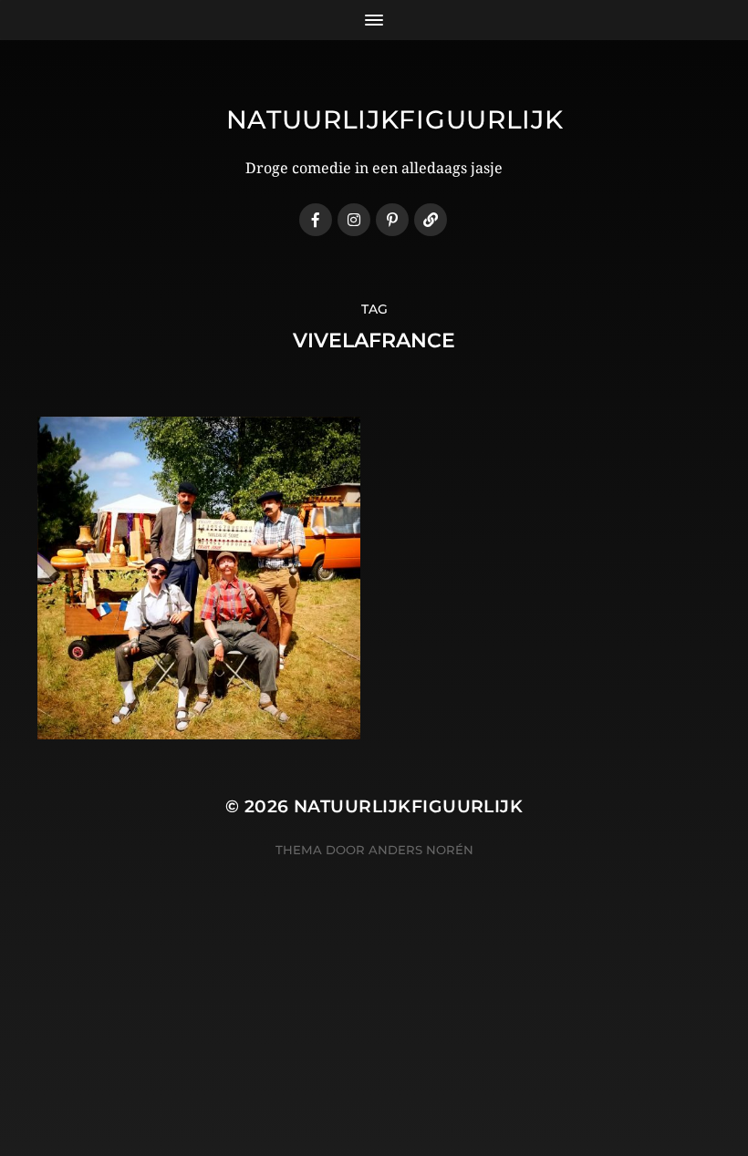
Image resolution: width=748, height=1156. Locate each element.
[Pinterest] (392, 219)
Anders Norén (421, 849)
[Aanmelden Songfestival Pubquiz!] (430, 219)
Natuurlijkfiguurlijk (395, 119)
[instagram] (354, 219)
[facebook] (315, 219)
